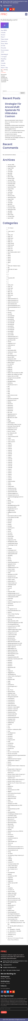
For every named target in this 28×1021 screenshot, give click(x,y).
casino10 (10, 445)
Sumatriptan (11, 836)
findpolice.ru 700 (12, 540)
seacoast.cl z (11, 795)
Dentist (9, 503)
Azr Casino (10, 353)
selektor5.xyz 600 (12, 798)
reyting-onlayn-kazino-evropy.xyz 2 (16, 774)
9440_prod (10, 285)
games (9, 559)
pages (9, 683)
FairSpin (9, 529)
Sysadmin (10, 839)
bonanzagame (11, 422)
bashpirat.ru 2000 (12, 359)
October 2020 (11, 216)
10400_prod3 (11, 245)
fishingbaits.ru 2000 (12, 541)
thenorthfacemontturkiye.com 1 (15, 846)
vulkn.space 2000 (12, 895)
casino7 (10, 476)
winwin (9, 903)
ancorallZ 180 (11, 317)
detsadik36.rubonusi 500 (13, 505)
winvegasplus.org (12, 902)
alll (8, 309)
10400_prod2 (11, 243)
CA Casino (10, 434)
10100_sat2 (10, 235)
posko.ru (10, 724)
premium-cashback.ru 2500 (14, 729)
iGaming (10, 586)
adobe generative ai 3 (13, 302)
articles (9, 341)
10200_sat (10, 236)
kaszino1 (9, 612)
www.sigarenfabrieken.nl (13, 914)
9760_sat (10, 290)
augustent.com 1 (12, 343)
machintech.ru (11, 638)
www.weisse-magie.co (13, 917)
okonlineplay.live (12, 674)
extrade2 (10, 526)
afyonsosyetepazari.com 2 (14, 307)
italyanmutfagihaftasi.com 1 (14, 602)
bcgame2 (10, 367)
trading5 (10, 860)
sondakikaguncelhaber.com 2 (15, 814)
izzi (8, 607)
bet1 (9, 386)
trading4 (10, 858)
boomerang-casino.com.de (14, 424)
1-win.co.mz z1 (11, 231)
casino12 (10, 448)
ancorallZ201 (10, 331)
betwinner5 (10, 410)
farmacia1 (10, 534)
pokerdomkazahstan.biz (13, 717)
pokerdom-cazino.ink (13, 709)
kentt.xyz (10, 619)
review (9, 762)
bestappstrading (11, 381)
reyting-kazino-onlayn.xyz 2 (14, 769)
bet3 (9, 390)
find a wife (10, 538)
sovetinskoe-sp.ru (12, 815)
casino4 (10, 471)
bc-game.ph (11, 364)
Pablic (9, 681)
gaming (9, 560)
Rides (9, 784)
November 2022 (11, 207)
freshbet (10, 548)
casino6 (10, 474)
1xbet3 (9, 257)
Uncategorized (11, 872)
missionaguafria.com (13, 652)
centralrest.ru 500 (12, 490)
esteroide (10, 519)
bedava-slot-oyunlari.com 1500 (15, 372)
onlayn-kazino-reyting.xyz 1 (14, 676)
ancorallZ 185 (11, 319)
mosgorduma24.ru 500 (13, 657)
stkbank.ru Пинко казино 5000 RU (15, 831)
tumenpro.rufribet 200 (13, 864)
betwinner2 (10, 405)
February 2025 (11, 178)
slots (9, 807)
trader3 (9, 857)
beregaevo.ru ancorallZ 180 (14, 378)
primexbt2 (10, 734)
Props (9, 741)
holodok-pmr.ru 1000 (13, 577)
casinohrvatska (11, 481)
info (9, 590)
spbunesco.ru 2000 (12, 817)
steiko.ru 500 (11, 826)
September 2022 (12, 209)
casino (9, 438)
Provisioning (10, 743)
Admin (9, 297)
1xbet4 (9, 259)
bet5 (9, 391)
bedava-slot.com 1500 (13, 376)
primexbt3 (10, 736)
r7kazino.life (11, 748)
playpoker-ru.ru (11, 693)
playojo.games (11, 691)
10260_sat (10, 240)
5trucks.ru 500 (11, 278)
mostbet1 (10, 660)
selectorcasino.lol (12, 796)
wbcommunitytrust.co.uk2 (14, 900)
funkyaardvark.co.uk (12, 552)
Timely (9, 852)
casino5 (9, 472)
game (9, 557)
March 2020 (10, 218)
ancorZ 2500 (11, 334)
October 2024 (11, 185)
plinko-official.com (12, 695)
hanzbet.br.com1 (12, 576)
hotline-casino (11, 579)
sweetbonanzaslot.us (13, 838)
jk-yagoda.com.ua (12, 609)
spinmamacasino (12, 821)
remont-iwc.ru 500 (12, 753)
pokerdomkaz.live (12, 715)
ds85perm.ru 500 (12, 512)
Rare (9, 750)
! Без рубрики (10, 228)
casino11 (9, 447)
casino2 (9, 457)
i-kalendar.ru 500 (12, 584)
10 (8, 233)
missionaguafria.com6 (13, 653)
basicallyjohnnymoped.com (14, 360)
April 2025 (10, 175)
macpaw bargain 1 (12, 640)
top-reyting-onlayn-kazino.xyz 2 (16, 855)
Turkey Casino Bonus (13, 865)
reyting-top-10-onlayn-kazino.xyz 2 (16, 783)
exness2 (9, 522)
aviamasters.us (11, 345)
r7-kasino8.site (11, 746)
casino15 (10, 452)
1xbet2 (9, 255)
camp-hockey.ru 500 (13, 436)
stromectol (10, 834)
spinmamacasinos (12, 822)
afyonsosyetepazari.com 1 (14, 305)
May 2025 (10, 173)
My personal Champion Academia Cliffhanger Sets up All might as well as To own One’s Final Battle (15, 137)
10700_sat (10, 248)
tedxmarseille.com (12, 841)
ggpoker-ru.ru (11, 565)
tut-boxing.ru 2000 (12, 867)
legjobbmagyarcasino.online (14, 629)
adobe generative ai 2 (13, 300)
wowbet (10, 908)
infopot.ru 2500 (11, 591)
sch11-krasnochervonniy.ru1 (14, 793)
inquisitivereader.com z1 (13, 593)
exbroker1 (10, 521)
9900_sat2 (10, 293)
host (3, 69)
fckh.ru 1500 (11, 536)
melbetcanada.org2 (12, 650)
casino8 (10, 478)
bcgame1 (10, 365)
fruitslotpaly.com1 (12, 550)
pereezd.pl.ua (11, 684)
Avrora (9, 348)
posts (9, 727)
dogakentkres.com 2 (13, 509)
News (9, 669)
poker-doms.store (12, 705)
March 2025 (10, 176)
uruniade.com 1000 (12, 876)
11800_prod (10, 250)
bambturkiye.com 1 (12, 355)
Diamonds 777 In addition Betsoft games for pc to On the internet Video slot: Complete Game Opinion (15, 132)
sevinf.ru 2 (10, 802)
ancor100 (10, 314)
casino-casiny (11, 440)
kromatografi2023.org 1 (13, 624)
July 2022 (10, 211)
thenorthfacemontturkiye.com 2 (16, 848)
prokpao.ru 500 (11, 740)
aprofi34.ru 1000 (11, 340)
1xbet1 (9, 253)
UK (8, 870)
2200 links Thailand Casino (14, 266)
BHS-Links (10, 412)
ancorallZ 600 (11, 328)
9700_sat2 (10, 288)
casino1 (9, 443)
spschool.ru (10, 824)
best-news (10, 379)
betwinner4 (10, 409)
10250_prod (10, 238)
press (9, 731)
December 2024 (11, 182)
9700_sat (10, 286)
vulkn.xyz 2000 (11, 896)
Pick (9, 688)
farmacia (10, 533)
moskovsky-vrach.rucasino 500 (15, 658)
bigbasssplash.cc (12, 416)
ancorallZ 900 (11, 329)
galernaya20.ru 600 (12, 553)
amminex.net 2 (11, 310)
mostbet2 (10, 662)
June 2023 (10, 202)
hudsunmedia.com (12, 583)
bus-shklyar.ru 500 (12, 433)
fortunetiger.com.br (12, 545)
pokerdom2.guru (12, 712)
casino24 (10, 464)
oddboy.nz (10, 671)
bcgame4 (10, 371)
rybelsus (10, 788)
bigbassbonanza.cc (12, 414)
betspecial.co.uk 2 (12, 400)
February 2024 (11, 195)
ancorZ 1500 (10, 333)
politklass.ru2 (11, 722)
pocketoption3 (11, 702)
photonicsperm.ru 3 (12, 686)
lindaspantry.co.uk (12, 633)
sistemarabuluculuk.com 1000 (15, 805)
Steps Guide (10, 827)
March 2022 (10, 214)
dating (9, 500)
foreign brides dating (13, 543)
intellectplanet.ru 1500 (13, 596)
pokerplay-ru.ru (11, 719)
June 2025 (10, 171)
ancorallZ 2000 (11, 321)
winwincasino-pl (11, 905)
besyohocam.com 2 (12, 384)
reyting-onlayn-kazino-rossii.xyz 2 (16, 779)
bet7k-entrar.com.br (12, 395)
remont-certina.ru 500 (13, 752)
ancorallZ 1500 (11, 316)
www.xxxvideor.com (12, 919)
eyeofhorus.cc (11, 528)
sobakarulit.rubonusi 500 (13, 808)
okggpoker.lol (11, 672)
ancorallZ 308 (11, 322)
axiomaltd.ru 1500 (12, 350)
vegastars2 (10, 879)
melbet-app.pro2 (12, 646)
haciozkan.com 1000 (12, 574)
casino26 (10, 467)
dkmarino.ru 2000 (12, 507)
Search (5, 91)
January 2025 (11, 180)
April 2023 (10, 204)
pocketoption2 (11, 700)
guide (9, 572)
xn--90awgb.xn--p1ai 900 (14, 929)
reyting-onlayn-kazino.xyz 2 (14, 781)
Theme (9, 845)
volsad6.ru (10, 888)
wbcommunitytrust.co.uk (14, 898)
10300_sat (10, 241)
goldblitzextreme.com (13, 567)
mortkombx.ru (11, 655)
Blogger (9, 421)
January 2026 (11, 164)
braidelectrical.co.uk (12, 428)
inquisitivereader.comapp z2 (14, 595)
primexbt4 (10, 738)
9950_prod (10, 295)
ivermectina (10, 605)
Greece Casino (11, 569)
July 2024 (10, 190)
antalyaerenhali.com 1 (13, 338)
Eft (8, 514)
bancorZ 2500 (11, 357)
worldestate (11, 907)
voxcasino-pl (11, 889)
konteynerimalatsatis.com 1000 (15, 622)
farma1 (9, 531)
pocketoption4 (11, 703)
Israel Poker (10, 598)
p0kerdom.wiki (11, 679)
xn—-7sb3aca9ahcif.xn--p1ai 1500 (16, 921)
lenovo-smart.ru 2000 (13, 631)
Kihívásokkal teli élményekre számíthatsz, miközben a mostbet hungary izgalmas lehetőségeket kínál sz (15, 127)
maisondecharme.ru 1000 (14, 641)
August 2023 (11, 199)
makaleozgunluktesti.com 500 (15, 643)
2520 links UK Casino (12, 269)
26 (8, 271)
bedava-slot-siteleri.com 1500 (15, 374)
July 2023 (10, 201)
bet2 (9, 388)
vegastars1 (10, 877)
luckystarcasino (11, 636)
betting (9, 402)
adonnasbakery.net (12, 304)
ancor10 (9, 312)
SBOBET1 (9, 791)
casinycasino (11, 486)
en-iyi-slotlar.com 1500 (13, 517)
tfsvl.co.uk (10, 843)
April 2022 (10, 213)
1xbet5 (9, 260)
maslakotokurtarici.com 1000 (14, 645)
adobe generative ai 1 (13, 298)
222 (8, 267)
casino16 (10, 453)
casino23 (10, 462)
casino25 (10, 465)
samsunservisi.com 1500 (13, 789)
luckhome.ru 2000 (12, 634)
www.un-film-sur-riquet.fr (14, 915)
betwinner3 (10, 407)
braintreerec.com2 (12, 429)
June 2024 (10, 192)
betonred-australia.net (13, 398)
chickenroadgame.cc (13, 493)
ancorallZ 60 (11, 326)
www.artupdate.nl (12, 912)
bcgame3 (10, 369)
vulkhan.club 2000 (12, 893)
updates (10, 874)
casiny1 (9, 484)
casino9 (10, 479)
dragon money (11, 510)
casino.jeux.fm (11, 441)
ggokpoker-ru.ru (12, 564)
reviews (9, 764)
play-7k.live (10, 690)
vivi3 (9, 886)
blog (9, 419)
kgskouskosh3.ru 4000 (13, 621)
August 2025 (11, 168)
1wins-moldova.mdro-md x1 (14, 252)
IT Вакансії (10, 600)
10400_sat (10, 247)
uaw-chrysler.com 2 (12, 869)
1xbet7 (9, 262)
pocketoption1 (11, 698)
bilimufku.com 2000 (12, 417)
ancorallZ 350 (11, 324)
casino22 (10, 460)
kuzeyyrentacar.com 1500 (14, 626)
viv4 (9, 884)
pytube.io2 (10, 745)
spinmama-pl (11, 819)
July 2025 (10, 170)
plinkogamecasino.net (13, 696)
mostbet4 (10, 665)
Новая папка (10, 936)
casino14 (10, 450)
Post (9, 726)
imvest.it (10, 588)
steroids (9, 829)
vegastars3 (10, 881)
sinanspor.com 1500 (12, 803)
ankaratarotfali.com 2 (13, 336)
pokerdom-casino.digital (13, 707)
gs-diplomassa (11, 571)
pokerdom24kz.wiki (12, 714)
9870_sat (10, 291)
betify (9, 397)
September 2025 (12, 166)
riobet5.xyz (10, 786)
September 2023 (12, 197)
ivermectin (10, 603)
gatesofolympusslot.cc (13, 562)
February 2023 (11, 206)
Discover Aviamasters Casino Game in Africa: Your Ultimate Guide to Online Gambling (14, 122)
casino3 (9, 469)
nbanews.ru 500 (11, 667)
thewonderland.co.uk (13, 850)
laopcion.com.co (12, 628)
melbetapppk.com (12, 648)
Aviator (9, 347)
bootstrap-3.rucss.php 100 (14, 426)
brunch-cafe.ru (11, 431)
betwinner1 (10, 403)
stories (9, 833)
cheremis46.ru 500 (12, 491)
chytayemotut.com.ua (13, 495)
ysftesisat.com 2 (12, 934)
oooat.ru (10, 677)
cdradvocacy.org (12, 488)
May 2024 (10, 194)
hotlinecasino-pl (11, 581)
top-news (10, 853)
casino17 (10, 455)
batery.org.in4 (11, 362)
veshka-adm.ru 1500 (13, 883)
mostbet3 (10, 664)
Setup (9, 800)
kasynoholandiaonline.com (14, 610)
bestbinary (10, 383)
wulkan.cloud (11, 910)
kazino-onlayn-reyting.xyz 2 (14, 617)
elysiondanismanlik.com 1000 (14, 515)
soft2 (9, 810)
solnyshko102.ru (11, 812)
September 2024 (12, 187)
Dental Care (10, 502)
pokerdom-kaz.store (12, 710)
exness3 (9, 524)
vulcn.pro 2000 (11, 891)
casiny (9, 483)
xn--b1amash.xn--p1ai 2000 (14, 931)
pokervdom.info (11, 721)
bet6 (9, 393)
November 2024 (11, 183)
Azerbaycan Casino (12, 352)
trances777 (10, 862)
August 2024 (11, 189)
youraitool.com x (12, 933)
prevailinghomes (11, 733)
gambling (10, 555)
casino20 (10, 459)
